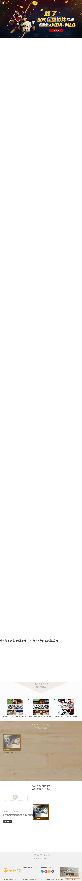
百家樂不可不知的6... (8, 774)
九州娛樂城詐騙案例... (47, 774)
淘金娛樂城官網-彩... (66, 775)
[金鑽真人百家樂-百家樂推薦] (31, 742)
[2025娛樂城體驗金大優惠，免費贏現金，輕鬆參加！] (31, 765)
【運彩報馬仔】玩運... (8, 751)
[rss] (52, 871)
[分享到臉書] (42, 871)
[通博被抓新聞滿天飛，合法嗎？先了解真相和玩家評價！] (70, 742)
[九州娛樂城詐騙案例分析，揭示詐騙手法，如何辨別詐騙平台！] (50, 765)
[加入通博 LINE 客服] (73, 875)
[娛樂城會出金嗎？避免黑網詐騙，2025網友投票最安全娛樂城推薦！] (41, 707)
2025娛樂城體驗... (27, 774)
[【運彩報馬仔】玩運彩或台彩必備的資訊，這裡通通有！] (12, 742)
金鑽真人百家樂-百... (28, 751)
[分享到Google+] (49, 871)
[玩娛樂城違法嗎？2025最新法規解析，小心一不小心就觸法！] (66, 707)
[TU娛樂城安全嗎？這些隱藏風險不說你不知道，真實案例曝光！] (15, 707)
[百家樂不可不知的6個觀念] (12, 765)
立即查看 (5, 753)
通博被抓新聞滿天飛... (66, 751)
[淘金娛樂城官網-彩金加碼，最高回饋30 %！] (70, 765)
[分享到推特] (45, 871)
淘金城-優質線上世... (47, 751)
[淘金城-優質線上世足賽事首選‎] (50, 742)
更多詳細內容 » (7, 821)
